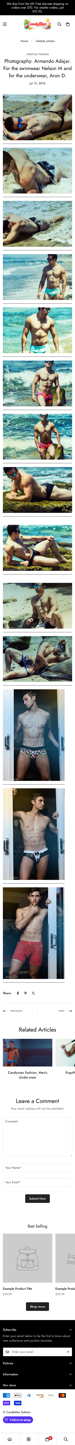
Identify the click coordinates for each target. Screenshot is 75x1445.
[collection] (29, 1439)
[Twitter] (33, 993)
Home (24, 41)
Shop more (37, 1306)
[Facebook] (18, 993)
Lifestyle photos (45, 41)
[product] (9, 1439)
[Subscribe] (68, 1352)
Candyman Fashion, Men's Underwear (27, 1075)
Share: (7, 993)
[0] (67, 24)
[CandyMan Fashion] (37, 24)
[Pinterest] (25, 993)
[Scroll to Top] (68, 1425)
